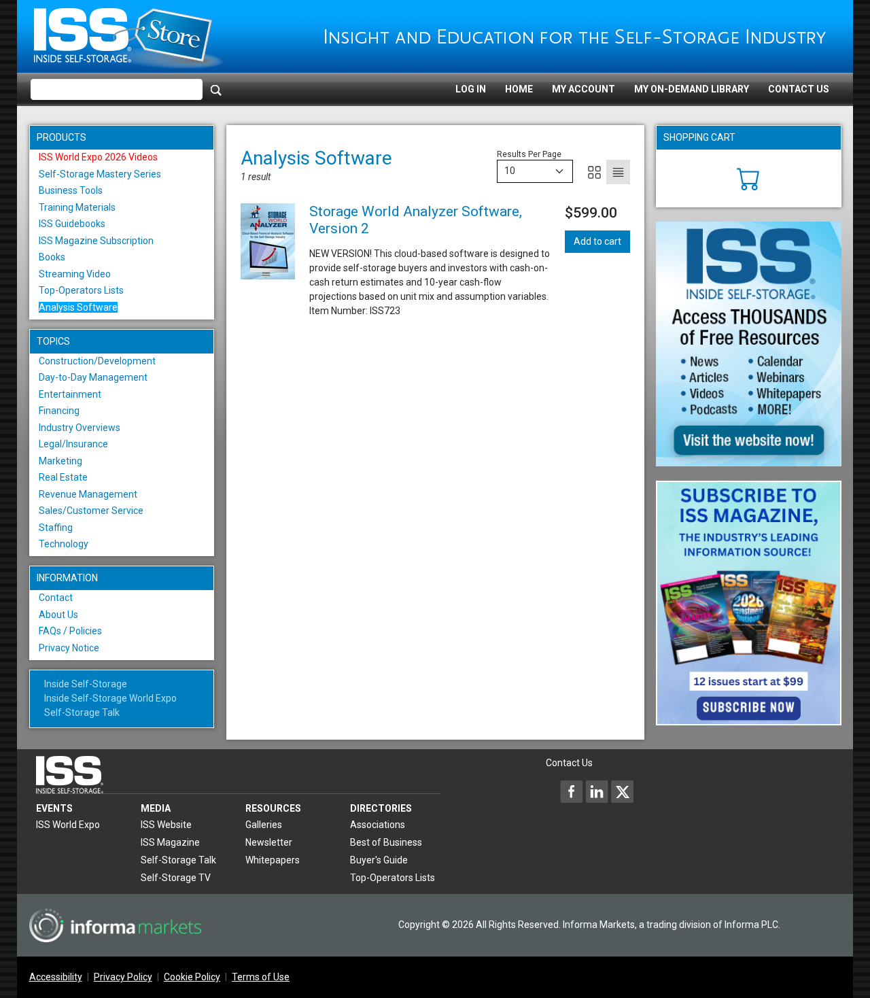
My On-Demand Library (691, 89)
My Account (583, 89)
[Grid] (594, 172)
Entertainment (70, 394)
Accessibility (55, 976)
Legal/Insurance (73, 443)
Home (519, 89)
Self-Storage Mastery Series (100, 174)
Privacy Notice (69, 647)
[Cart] (749, 177)
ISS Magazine (170, 842)
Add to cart (597, 241)
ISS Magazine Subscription (96, 240)
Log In (470, 89)
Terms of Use (261, 976)
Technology (63, 543)
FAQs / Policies (70, 630)
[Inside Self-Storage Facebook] (571, 791)
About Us (58, 614)
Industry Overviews (79, 427)
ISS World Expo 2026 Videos (98, 157)
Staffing (56, 527)
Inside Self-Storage (85, 683)
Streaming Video (75, 274)
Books (52, 257)
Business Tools (71, 190)
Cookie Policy (192, 976)
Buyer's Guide (379, 860)
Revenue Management (88, 494)
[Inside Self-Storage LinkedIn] (596, 791)
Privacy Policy (123, 976)
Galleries (263, 824)
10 (509, 170)
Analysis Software (78, 307)
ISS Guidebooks (72, 223)
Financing (59, 410)
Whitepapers (272, 860)
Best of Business (386, 842)
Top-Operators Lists (81, 290)
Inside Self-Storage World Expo (110, 698)
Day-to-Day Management (93, 377)
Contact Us (798, 89)
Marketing (60, 460)
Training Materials (77, 207)
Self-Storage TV (176, 877)
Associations (377, 824)
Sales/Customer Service (91, 510)
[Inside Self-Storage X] (621, 791)
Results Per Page (529, 154)
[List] (618, 172)
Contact (56, 597)
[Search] (216, 90)
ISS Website (166, 824)
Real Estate (63, 477)
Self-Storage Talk (82, 712)
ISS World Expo (68, 824)
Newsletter (268, 842)
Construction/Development (97, 361)
